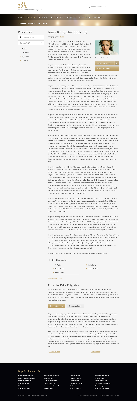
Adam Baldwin (93, 269)
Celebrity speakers (101, 381)
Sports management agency (27, 378)
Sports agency (48, 388)
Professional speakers (102, 375)
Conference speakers (50, 381)
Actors (62, 37)
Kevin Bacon (95, 352)
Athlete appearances (24, 381)
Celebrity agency (100, 386)
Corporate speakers (24, 383)
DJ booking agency (75, 388)
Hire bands (73, 386)
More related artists (55, 278)
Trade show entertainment (103, 383)
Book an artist (48, 378)
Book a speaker (74, 381)
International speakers (102, 388)
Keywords (86, 395)
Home (21, 17)
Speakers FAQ (94, 395)
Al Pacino (58, 265)
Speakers (43, 17)
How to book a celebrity (25, 375)
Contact (97, 17)
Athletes (71, 17)
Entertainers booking (24, 388)
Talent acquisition (49, 383)
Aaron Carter (59, 269)
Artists (31, 17)
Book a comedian (75, 375)
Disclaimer (109, 395)
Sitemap (102, 395)
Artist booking (99, 378)
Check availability (104, 68)
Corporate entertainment (51, 386)
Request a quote (103, 63)
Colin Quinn (92, 265)
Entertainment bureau (76, 383)
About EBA (84, 17)
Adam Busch (59, 273)
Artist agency (22, 386)
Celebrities (57, 17)
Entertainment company (51, 375)
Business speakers (75, 378)
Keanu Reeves (54, 352)
